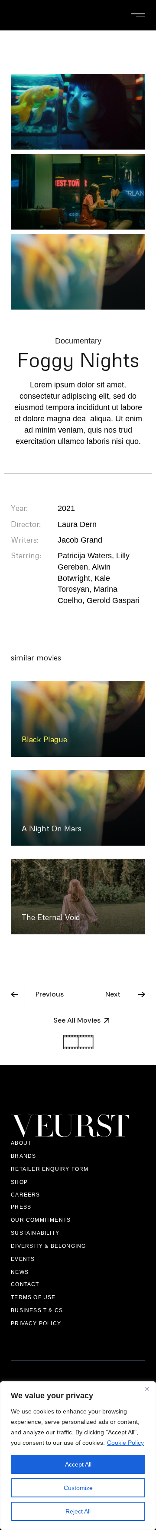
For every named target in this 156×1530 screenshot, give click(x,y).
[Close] (147, 1388)
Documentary (78, 341)
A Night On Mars (51, 828)
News (20, 1272)
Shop (19, 1182)
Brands (23, 1156)
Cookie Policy (125, 1442)
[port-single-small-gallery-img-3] (78, 272)
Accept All (78, 1464)
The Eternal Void (51, 917)
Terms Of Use (33, 1297)
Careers (25, 1195)
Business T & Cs (37, 1310)
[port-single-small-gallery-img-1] (78, 112)
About (21, 1143)
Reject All (78, 1511)
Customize (78, 1487)
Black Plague (44, 739)
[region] (78, 1455)
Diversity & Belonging (48, 1246)
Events (23, 1259)
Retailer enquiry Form (49, 1169)
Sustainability (35, 1233)
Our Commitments (41, 1220)
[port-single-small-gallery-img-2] (78, 192)
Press (21, 1207)
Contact (25, 1284)
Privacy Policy (36, 1323)
